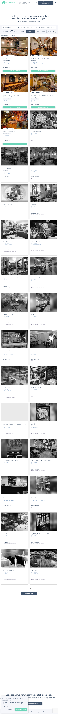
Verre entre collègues (27, 6)
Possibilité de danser (41, 31)
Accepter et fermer (21, 709)
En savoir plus (5, 706)
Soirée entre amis (16, 6)
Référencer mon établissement (46, 2)
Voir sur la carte (29, 593)
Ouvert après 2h (51, 31)
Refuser (10, 709)
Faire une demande (15, 70)
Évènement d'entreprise (40, 6)
